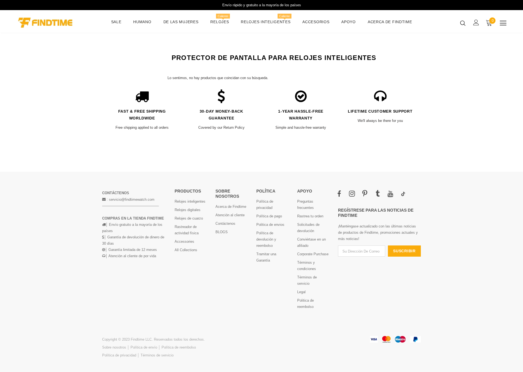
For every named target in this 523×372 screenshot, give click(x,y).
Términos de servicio (157, 355)
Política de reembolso (179, 347)
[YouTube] (390, 194)
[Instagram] (352, 194)
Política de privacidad (119, 355)
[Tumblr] (377, 194)
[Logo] (49, 23)
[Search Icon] (463, 23)
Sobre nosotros (114, 347)
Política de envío (143, 347)
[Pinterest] (365, 194)
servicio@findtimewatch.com (131, 199)
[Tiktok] (403, 194)
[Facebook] (339, 194)
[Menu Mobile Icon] (503, 23)
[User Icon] (476, 22)
